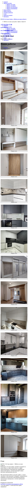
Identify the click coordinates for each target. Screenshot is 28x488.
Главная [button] (6, 25)
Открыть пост (14, 74)
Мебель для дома (11, 4)
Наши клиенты (7, 11)
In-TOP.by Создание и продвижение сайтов (12, 484)
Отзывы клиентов (8, 12)
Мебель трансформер (12, 8)
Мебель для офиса (11, 5)
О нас (5, 14)
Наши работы (7, 10)
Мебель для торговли (12, 7)
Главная (6, 1)
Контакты (6, 16)
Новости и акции (8, 15)
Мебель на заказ (8, 3)
